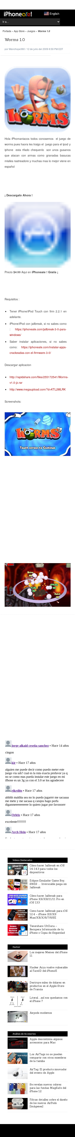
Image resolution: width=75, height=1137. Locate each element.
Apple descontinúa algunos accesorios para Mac (46, 1040)
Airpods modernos (41, 1013)
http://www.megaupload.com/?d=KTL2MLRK (38, 389)
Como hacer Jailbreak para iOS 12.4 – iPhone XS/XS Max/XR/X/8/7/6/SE (49, 914)
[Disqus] (38, 679)
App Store (19, 31)
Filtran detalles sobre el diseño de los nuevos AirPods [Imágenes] (48, 1103)
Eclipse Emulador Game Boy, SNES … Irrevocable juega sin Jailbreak (48, 884)
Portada (7, 31)
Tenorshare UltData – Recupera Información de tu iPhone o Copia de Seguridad (47, 929)
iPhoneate (18, 14)
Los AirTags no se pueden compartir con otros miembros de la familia (48, 1058)
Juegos (31, 31)
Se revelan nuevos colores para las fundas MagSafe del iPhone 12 (48, 1088)
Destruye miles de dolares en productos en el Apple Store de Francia (47, 986)
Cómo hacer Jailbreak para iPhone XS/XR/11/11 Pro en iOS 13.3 (47, 899)
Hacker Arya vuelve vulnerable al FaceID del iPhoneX (49, 969)
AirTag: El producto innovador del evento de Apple (48, 1071)
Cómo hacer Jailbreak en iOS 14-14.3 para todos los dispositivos (47, 869)
